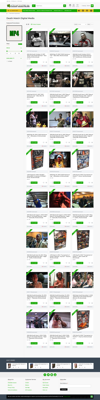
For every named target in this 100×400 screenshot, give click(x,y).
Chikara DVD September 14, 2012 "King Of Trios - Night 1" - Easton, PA (42, 364)
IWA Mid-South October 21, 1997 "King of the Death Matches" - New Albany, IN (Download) (37, 56)
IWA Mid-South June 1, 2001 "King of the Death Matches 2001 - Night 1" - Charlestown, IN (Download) (60, 96)
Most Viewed (10, 360)
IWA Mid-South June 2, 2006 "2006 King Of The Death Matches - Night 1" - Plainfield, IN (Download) (37, 337)
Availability (10, 58)
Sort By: (76, 24)
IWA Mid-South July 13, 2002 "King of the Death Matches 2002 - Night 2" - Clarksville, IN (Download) (83, 136)
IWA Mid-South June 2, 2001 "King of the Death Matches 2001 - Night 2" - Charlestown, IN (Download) (83, 96)
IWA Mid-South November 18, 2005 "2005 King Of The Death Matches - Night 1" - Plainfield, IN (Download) (37, 297)
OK (91, 396)
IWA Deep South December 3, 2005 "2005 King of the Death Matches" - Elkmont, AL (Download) (83, 297)
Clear (21, 44)
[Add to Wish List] (43, 222)
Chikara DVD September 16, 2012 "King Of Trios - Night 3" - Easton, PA (64, 364)
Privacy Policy (67, 396)
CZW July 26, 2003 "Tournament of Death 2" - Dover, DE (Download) (82, 175)
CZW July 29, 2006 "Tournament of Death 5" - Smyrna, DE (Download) (82, 336)
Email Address (64, 383)
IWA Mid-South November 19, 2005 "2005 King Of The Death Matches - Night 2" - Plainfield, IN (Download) (60, 297)
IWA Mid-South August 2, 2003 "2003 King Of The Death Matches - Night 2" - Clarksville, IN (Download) (60, 216)
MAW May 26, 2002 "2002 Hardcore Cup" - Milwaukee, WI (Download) (37, 135)
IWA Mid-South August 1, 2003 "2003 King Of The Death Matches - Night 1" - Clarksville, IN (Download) (37, 216)
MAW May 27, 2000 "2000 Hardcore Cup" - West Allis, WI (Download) (60, 55)
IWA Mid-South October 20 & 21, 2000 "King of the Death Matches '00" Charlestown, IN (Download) (82, 56)
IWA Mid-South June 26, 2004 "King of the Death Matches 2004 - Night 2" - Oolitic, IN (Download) (37, 256)
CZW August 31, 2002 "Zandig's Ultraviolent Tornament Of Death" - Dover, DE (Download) (37, 176)
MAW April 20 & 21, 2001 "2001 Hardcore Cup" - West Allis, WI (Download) (35, 96)
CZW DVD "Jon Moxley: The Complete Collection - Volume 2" (86, 364)
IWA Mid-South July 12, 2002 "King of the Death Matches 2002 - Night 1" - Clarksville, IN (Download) (60, 136)
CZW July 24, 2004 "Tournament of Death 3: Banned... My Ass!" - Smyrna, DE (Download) (60, 256)
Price (8, 48)
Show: (89, 24)
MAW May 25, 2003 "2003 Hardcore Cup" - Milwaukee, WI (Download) (60, 175)
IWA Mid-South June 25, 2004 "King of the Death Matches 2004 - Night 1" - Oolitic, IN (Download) (82, 216)
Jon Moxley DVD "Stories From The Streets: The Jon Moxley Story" (19, 364)
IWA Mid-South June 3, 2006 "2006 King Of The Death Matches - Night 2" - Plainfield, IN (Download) (59, 337)
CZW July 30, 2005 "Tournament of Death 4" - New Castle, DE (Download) (82, 256)
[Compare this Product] (46, 222)
